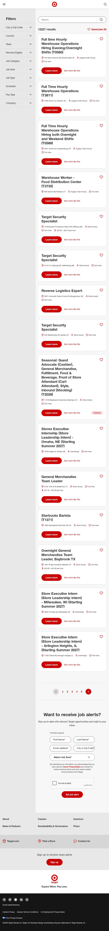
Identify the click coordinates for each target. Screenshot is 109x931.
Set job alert (72, 794)
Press (76, 826)
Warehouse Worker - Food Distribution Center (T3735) (61, 181)
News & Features (12, 826)
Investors (78, 819)
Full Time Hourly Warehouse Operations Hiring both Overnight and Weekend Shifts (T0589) (60, 134)
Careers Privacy (9, 912)
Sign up (54, 862)
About (6, 819)
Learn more (52, 70)
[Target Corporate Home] (54, 4)
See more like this (72, 70)
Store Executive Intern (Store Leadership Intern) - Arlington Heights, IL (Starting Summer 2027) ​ (61, 643)
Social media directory (11, 905)
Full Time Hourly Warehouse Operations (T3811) (60, 90)
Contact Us (84, 841)
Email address (61, 748)
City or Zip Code (85, 748)
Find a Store (48, 841)
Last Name (83, 739)
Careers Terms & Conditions (27, 912)
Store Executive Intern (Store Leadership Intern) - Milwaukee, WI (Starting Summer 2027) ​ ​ (61, 599)
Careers (42, 819)
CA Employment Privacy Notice (53, 912)
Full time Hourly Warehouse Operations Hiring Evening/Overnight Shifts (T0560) (61, 45)
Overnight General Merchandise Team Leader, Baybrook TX (58, 554)
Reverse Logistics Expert (61, 290)
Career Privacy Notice (72, 767)
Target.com (13, 841)
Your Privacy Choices (14, 918)
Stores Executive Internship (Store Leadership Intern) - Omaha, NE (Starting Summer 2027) (58, 437)
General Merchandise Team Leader (58, 479)
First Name (59, 739)
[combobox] (72, 20)
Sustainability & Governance (53, 826)
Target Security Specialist (53, 219)
